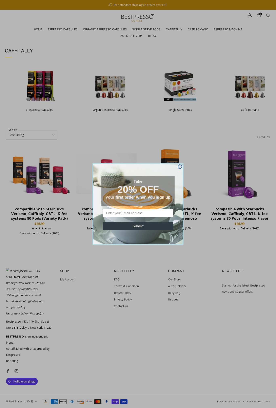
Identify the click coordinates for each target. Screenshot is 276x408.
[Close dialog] (180, 167)
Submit (138, 226)
